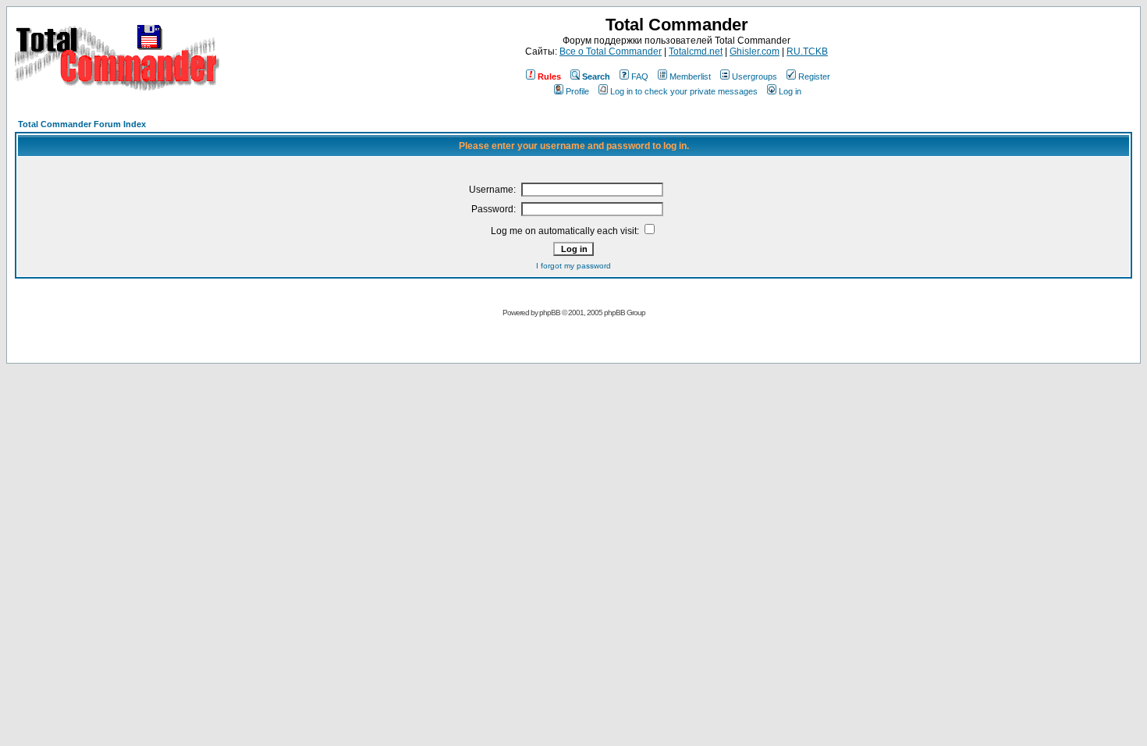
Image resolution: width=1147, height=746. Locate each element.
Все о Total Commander (610, 51)
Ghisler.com (754, 51)
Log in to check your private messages (684, 91)
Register (814, 76)
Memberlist (690, 76)
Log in (790, 91)
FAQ (639, 76)
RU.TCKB (807, 51)
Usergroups (754, 76)
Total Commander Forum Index (82, 124)
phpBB (549, 312)
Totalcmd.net (696, 51)
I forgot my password (573, 265)
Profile (577, 91)
